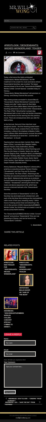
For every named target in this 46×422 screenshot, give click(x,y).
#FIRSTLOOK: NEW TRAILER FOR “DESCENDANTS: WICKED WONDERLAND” (10, 268)
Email (6, 350)
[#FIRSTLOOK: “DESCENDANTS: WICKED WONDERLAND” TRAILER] (25, 255)
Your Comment (10, 362)
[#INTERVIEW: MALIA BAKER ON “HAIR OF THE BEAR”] (25, 280)
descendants (37, 225)
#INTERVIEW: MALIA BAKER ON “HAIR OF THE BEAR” (24, 291)
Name (6, 339)
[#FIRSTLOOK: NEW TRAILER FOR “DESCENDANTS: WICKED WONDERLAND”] (10, 255)
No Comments (20, 52)
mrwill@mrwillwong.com (23, 418)
